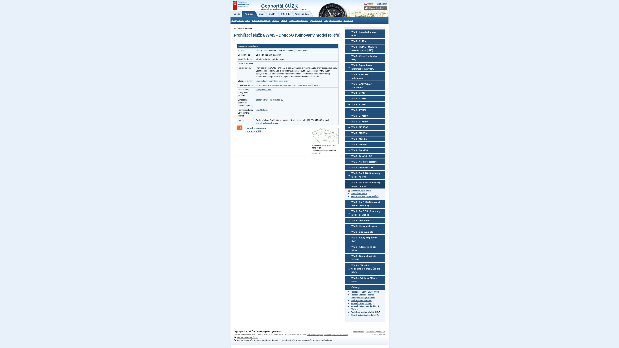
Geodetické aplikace (298, 20)
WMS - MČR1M (359, 133)
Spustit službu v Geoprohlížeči (364, 196)
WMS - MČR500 (359, 127)
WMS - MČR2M (359, 139)
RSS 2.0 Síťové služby (284, 340)
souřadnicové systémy (361, 301)
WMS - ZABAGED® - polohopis (362, 76)
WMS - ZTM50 (358, 110)
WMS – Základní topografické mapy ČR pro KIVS (365, 269)
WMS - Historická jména (364, 226)
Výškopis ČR (316, 20)
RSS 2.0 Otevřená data (322, 340)
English (383, 4)
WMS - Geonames (361, 220)
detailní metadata (359, 194)
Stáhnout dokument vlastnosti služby (272, 81)
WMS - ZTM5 (358, 93)
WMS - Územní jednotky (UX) (364, 58)
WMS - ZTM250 (359, 121)
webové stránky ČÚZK (361, 303)
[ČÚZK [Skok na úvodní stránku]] (241, 5)
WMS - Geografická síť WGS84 (363, 258)
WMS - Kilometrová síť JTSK (363, 249)
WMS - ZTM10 (358, 98)
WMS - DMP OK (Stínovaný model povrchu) (366, 213)
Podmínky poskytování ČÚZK (364, 312)
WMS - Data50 (359, 144)
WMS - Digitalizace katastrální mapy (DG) (363, 67)
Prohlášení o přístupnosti (375, 332)
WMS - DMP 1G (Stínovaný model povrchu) (365, 204)
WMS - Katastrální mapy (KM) (364, 34)
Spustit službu (262, 110)
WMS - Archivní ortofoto (364, 161)
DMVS (284, 20)
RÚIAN (275, 20)
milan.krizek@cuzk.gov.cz (267, 123)
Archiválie (348, 20)
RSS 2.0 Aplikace (244, 340)
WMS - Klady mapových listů (364, 239)
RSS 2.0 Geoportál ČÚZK (247, 337)
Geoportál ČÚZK (283, 6)
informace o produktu (361, 191)
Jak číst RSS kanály (340, 335)
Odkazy (355, 287)
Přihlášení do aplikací (375, 8)
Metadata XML (254, 131)
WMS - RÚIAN (358, 41)
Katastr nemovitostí (261, 20)
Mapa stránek (358, 332)
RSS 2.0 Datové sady (262, 340)
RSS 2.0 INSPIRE (303, 340)
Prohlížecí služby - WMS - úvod (365, 292)
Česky (370, 4)
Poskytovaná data (263, 90)
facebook (327, 335)
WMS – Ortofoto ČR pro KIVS (364, 280)
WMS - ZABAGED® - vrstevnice (362, 85)
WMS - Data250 (359, 150)
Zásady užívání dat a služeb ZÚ (365, 315)
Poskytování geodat (240, 20)
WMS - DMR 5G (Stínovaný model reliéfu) (365, 184)
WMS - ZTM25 (358, 104)
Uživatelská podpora (315, 335)
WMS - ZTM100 (359, 116)
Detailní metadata (256, 128)
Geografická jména (333, 20)
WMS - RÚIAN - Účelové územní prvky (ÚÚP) (364, 49)
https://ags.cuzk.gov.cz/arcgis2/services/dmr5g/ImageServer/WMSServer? (288, 85)
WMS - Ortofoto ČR (361, 156)
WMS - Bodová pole (362, 232)
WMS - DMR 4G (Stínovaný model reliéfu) (365, 175)
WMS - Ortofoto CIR (362, 167)
